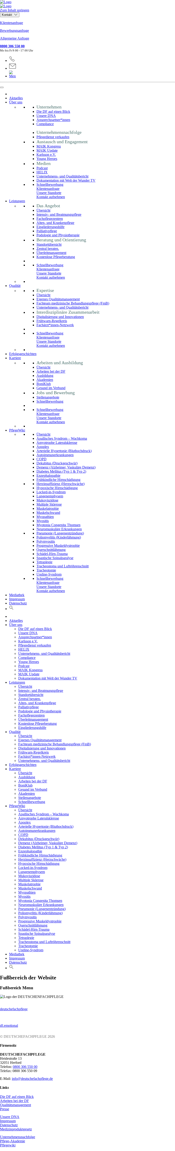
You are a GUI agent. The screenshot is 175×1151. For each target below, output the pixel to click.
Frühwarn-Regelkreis (51, 321)
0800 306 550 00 (12, 46)
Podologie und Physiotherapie (58, 235)
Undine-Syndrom (49, 574)
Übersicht (43, 210)
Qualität (15, 286)
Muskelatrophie (47, 508)
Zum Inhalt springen (14, 10)
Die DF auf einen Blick (53, 111)
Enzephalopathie (48, 475)
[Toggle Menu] (2, 87)
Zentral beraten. (47, 249)
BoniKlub (43, 384)
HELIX (42, 172)
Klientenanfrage (11, 23)
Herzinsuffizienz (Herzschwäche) (60, 484)
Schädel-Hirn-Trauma (52, 554)
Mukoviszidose (47, 500)
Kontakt (7, 14)
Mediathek (16, 595)
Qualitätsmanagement (15, 1105)
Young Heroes (46, 159)
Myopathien (45, 517)
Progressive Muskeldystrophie (58, 545)
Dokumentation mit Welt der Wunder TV (65, 180)
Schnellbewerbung (49, 184)
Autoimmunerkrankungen (55, 455)
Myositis (42, 521)
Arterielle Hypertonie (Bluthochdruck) (64, 451)
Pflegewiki (7, 1145)
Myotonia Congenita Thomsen (58, 525)
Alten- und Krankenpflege (55, 223)
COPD (41, 459)
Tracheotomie (46, 570)
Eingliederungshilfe (50, 227)
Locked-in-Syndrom (51, 492)
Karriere (15, 358)
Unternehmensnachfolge (17, 1137)
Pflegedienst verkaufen (52, 137)
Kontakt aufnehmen (50, 197)
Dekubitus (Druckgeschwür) (56, 463)
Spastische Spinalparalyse (54, 558)
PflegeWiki (17, 430)
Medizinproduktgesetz (16, 1129)
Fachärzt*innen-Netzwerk (55, 325)
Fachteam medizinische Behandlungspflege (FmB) (72, 303)
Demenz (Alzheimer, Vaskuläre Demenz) (65, 467)
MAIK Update (47, 150)
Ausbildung (44, 375)
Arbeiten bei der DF (50, 371)
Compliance (45, 124)
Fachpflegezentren (49, 219)
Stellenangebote (47, 397)
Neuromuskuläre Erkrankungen (59, 529)
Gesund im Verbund (50, 388)
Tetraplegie (44, 562)
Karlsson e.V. (46, 154)
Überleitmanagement (51, 253)
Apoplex (42, 447)
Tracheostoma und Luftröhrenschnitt (62, 566)
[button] (11, 609)
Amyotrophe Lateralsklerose (56, 443)
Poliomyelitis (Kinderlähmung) (58, 537)
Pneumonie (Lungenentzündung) (60, 533)
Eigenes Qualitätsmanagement (58, 299)
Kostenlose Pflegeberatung (55, 257)
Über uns (15, 102)
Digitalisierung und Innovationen (60, 317)
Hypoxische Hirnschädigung (57, 488)
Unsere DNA (46, 116)
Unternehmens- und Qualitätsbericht (62, 176)
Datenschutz (18, 603)
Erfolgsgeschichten (22, 354)
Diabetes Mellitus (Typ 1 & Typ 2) (61, 471)
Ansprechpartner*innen (53, 120)
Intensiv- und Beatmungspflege (58, 214)
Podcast (42, 168)
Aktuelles (16, 98)
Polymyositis (45, 541)
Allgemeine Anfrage (14, 38)
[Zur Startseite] (87, 4)
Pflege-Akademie (12, 1141)
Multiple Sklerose (49, 504)
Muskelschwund (48, 513)
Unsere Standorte (48, 193)
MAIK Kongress (48, 146)
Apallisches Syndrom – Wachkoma (61, 438)
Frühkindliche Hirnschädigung (58, 480)
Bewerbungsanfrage (14, 30)
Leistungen (17, 201)
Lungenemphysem (49, 496)
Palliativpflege (46, 231)
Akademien (44, 380)
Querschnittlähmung (51, 550)
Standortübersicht (49, 244)
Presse (4, 1109)
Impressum (17, 599)
